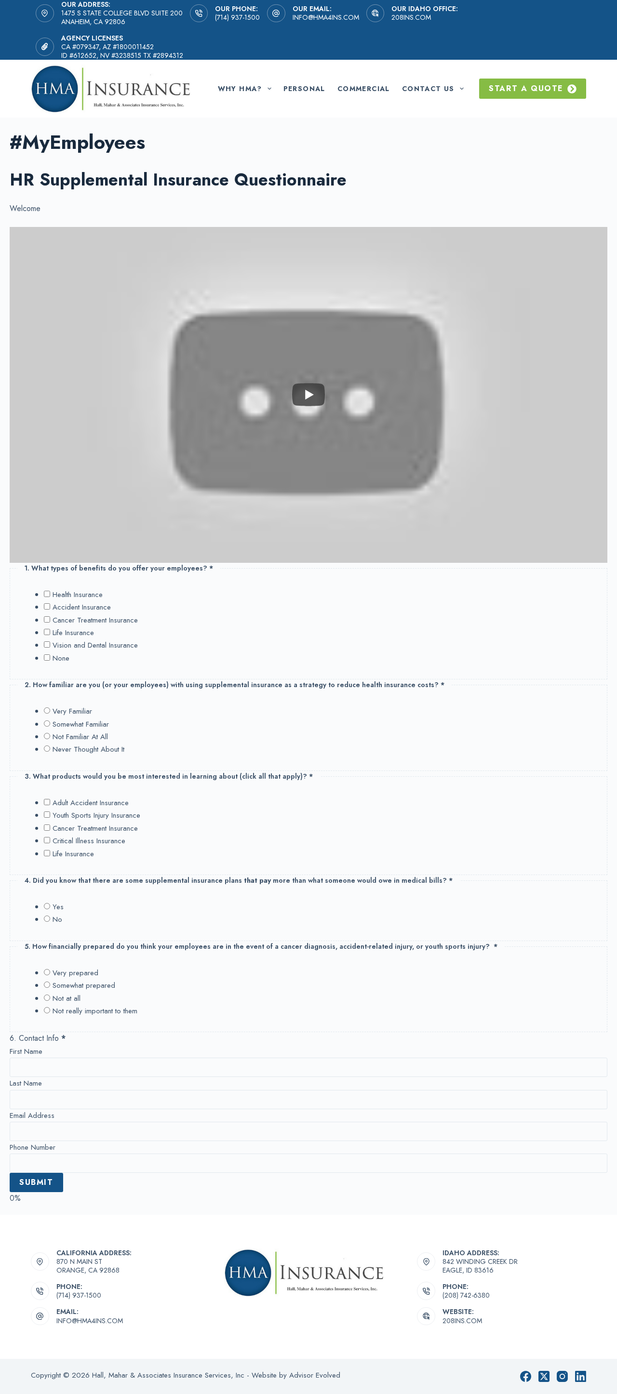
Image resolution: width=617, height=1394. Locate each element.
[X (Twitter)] (544, 1376)
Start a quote (526, 88)
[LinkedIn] (580, 1376)
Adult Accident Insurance (91, 802)
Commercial (363, 88)
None (61, 658)
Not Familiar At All (80, 736)
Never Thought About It (88, 749)
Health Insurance (78, 594)
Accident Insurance (82, 607)
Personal (304, 88)
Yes (58, 907)
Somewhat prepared (84, 985)
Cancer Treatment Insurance (95, 620)
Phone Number (32, 1147)
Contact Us (428, 88)
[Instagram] (562, 1376)
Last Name (26, 1083)
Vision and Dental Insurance (95, 645)
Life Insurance (73, 632)
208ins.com (411, 17)
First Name (26, 1051)
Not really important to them (95, 1011)
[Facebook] (525, 1376)
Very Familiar (72, 711)
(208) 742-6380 (466, 1295)
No (57, 919)
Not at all (66, 998)
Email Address (32, 1115)
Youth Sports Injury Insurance (96, 815)
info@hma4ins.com (326, 17)
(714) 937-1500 (237, 17)
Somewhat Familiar (81, 724)
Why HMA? (240, 88)
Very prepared (75, 973)
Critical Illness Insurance (89, 841)
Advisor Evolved (314, 1375)
